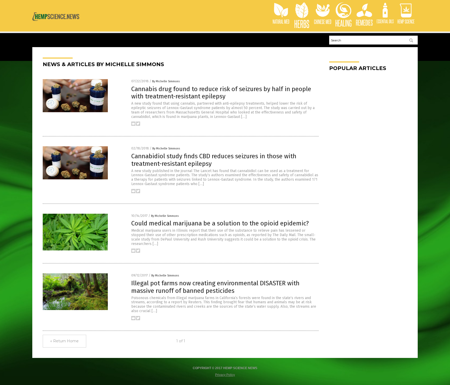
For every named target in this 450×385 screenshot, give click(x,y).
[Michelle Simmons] (55, 22)
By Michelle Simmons (166, 81)
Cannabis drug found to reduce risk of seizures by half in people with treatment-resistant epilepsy (221, 92)
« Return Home (64, 341)
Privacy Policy (225, 375)
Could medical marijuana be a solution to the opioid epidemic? (220, 223)
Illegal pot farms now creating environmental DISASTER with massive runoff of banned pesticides (215, 287)
